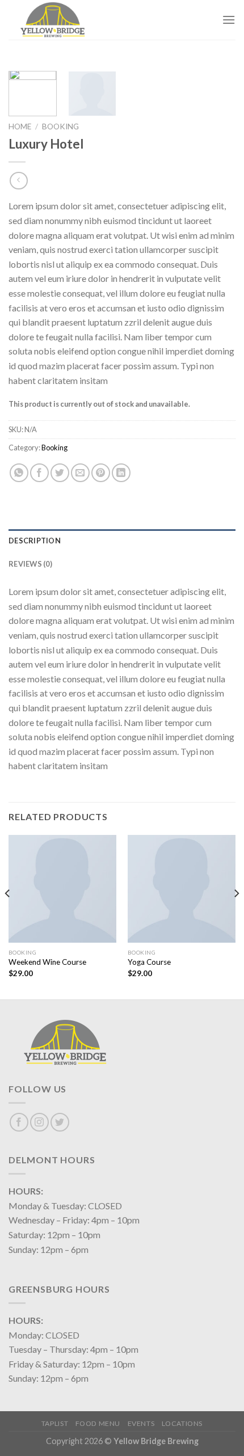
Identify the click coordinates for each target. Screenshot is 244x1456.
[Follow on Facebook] (19, 1122)
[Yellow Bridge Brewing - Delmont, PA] (65, 20)
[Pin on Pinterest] (100, 472)
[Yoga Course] (181, 889)
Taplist (54, 1423)
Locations (182, 1423)
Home (20, 126)
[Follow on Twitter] (60, 1122)
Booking (60, 126)
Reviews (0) (30, 563)
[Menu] (228, 19)
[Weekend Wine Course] (62, 889)
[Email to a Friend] (80, 472)
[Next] (236, 916)
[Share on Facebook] (39, 472)
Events (141, 1423)
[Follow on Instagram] (39, 1122)
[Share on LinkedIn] (121, 472)
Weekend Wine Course (47, 962)
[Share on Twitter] (60, 472)
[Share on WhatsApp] (19, 472)
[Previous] (8, 916)
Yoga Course (149, 962)
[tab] (122, 540)
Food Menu (98, 1423)
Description (35, 540)
